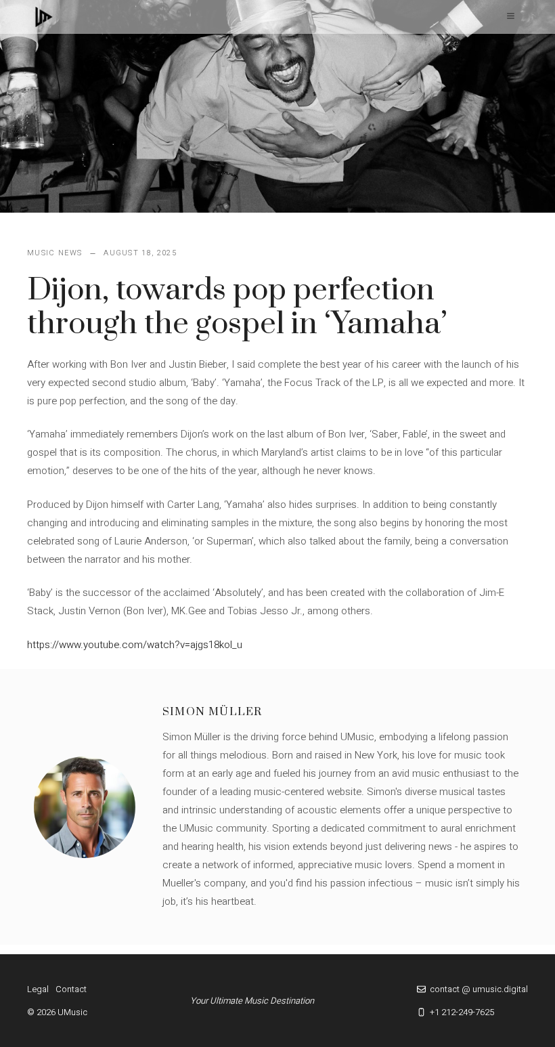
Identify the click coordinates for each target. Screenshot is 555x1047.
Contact (71, 989)
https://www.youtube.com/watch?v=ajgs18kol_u (134, 644)
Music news (54, 253)
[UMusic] (44, 17)
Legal (38, 989)
